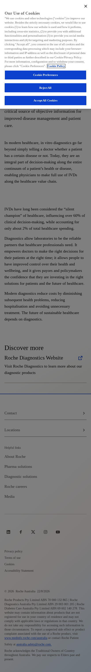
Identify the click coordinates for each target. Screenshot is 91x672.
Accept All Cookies (45, 100)
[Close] (86, 6)
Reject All (45, 87)
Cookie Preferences (45, 75)
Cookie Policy (56, 66)
